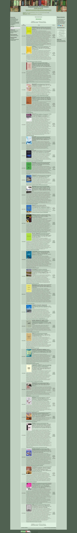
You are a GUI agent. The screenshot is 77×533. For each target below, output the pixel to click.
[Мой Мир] (60, 25)
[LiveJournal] (61, 25)
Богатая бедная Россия (41, 84)
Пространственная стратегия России (42, 150)
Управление (32, 149)
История (28, 61)
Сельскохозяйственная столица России (44, 412)
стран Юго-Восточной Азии (38, 397)
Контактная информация (15, 39)
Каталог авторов (13, 21)
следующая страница (42, 22)
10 (43, 21)
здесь (48, 12)
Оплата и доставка (14, 31)
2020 (34, 214)
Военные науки (31, 203)
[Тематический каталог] (61, 37)
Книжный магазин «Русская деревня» (38, 6)
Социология (34, 212)
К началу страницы (24, 527)
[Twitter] (59, 25)
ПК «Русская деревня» (52, 527)
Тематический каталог (14, 20)
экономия (36, 284)
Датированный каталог (14, 19)
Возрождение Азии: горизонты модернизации (39, 306)
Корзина (12, 32)
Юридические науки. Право (43, 447)
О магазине (12, 38)
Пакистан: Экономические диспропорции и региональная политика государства (41, 350)
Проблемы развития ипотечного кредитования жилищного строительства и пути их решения (40, 321)
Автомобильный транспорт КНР (41, 483)
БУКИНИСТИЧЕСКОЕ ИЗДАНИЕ (44, 95)
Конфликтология (29, 95)
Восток (37, 205)
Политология (34, 95)
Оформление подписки (14, 35)
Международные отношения (33, 61)
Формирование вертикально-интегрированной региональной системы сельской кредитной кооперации (41, 234)
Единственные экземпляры (61, 41)
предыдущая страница (34, 22)
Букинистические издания (61, 40)
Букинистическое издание (15, 22)
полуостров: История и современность (40, 46)
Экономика (39, 61)
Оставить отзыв (13, 40)
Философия (28, 135)
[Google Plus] (62, 25)
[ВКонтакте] (58, 25)
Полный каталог (13, 18)
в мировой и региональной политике (39, 504)
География (41, 212)
